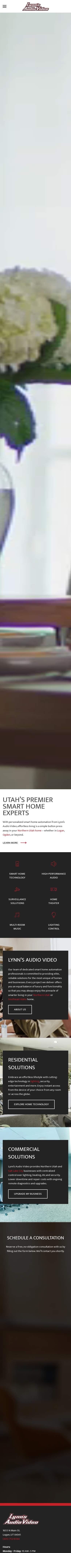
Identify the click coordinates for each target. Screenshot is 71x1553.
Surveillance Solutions (17, 901)
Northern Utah (41, 995)
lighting (35, 1081)
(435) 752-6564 (11, 1539)
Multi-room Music (17, 927)
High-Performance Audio (54, 876)
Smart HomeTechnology (17, 876)
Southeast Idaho (17, 999)
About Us (20, 1009)
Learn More (10, 843)
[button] (4, 6)
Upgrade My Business (28, 1194)
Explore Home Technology (31, 1104)
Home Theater (53, 901)
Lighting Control (53, 927)
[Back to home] (35, 6)
